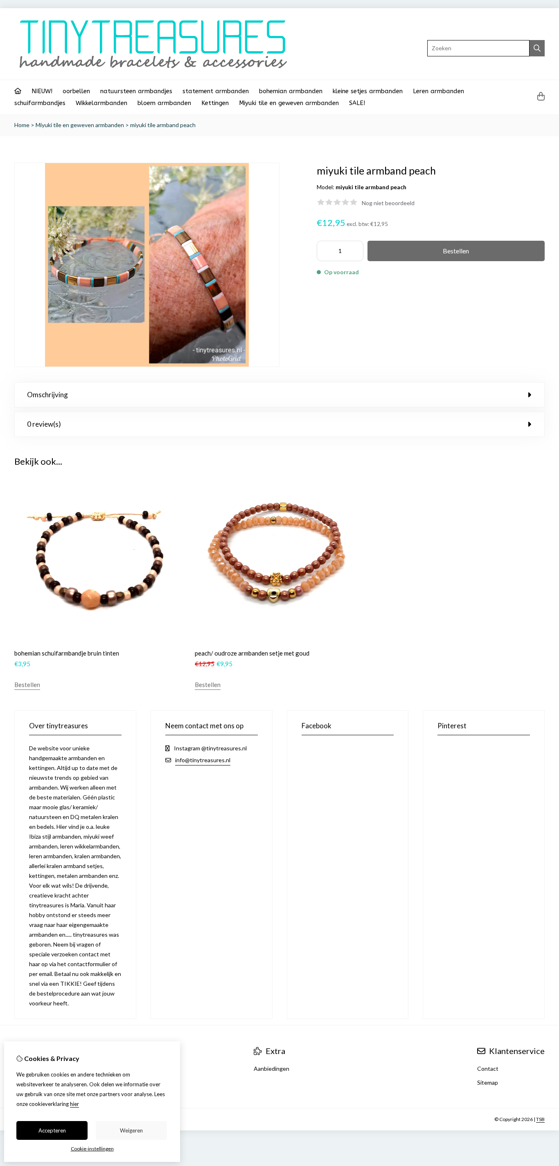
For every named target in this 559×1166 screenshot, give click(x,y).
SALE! (357, 103)
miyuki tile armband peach (163, 124)
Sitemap (487, 1082)
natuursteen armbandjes (136, 91)
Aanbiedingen (271, 1068)
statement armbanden (216, 91)
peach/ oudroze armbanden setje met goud (252, 653)
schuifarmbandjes (39, 103)
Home (21, 124)
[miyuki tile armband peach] (147, 364)
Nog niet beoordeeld (388, 202)
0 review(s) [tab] (44, 424)
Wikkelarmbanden (101, 103)
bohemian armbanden (290, 91)
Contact (487, 1068)
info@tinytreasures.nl (202, 759)
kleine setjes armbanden (368, 91)
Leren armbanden (438, 91)
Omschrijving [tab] (47, 394)
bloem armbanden (164, 103)
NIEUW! (42, 91)
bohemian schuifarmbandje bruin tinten (66, 653)
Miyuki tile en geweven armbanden (289, 103)
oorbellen (76, 91)
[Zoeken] (537, 48)
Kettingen (215, 103)
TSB (540, 1119)
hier (74, 1104)
